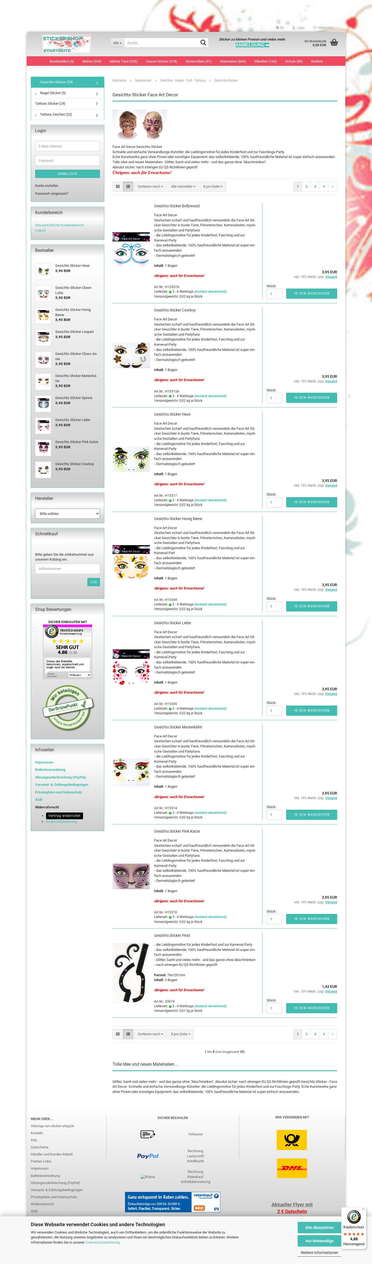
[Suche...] (203, 43)
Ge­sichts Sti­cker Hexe (172, 414)
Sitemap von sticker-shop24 (52, 1126)
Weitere (317, 61)
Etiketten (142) (265, 61)
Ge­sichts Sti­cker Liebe (172, 623)
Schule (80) (294, 61)
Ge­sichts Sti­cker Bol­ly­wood (177, 206)
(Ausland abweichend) (210, 291)
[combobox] (150, 186)
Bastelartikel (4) (62, 61)
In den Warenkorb (312, 293)
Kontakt (37, 1133)
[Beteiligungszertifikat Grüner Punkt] (68, 708)
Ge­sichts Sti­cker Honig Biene (178, 519)
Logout (40, 230)
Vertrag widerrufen (64, 816)
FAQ (34, 1140)
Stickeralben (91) (198, 61)
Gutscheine (39, 1147)
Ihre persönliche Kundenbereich (59, 225)
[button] (280, 28)
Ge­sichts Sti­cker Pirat (172, 935)
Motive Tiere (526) (124, 61)
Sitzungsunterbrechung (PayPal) (60, 777)
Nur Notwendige (320, 1241)
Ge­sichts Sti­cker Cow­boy (175, 310)
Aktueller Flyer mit (292, 1204)
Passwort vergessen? (51, 193)
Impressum (44, 762)
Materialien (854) (233, 61)
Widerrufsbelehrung (61, 822)
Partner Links (41, 1161)
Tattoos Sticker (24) (50, 103)
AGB (34, 1211)
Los (93, 582)
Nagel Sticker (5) (52, 93)
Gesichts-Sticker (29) (56, 82)
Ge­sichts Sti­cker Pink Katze (177, 831)
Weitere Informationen (319, 1252)
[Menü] (363, 1210)
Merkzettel (324, 28)
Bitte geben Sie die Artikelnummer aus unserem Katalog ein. (64, 557)
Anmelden (67, 174)
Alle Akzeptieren (319, 1227)
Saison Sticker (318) (161, 61)
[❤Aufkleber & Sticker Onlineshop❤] (66, 44)
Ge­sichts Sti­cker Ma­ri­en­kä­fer (178, 727)
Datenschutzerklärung (103, 1242)
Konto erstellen (46, 186)
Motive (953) (92, 61)
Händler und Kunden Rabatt (52, 1154)
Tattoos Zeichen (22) (55, 114)
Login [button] (300, 28)
